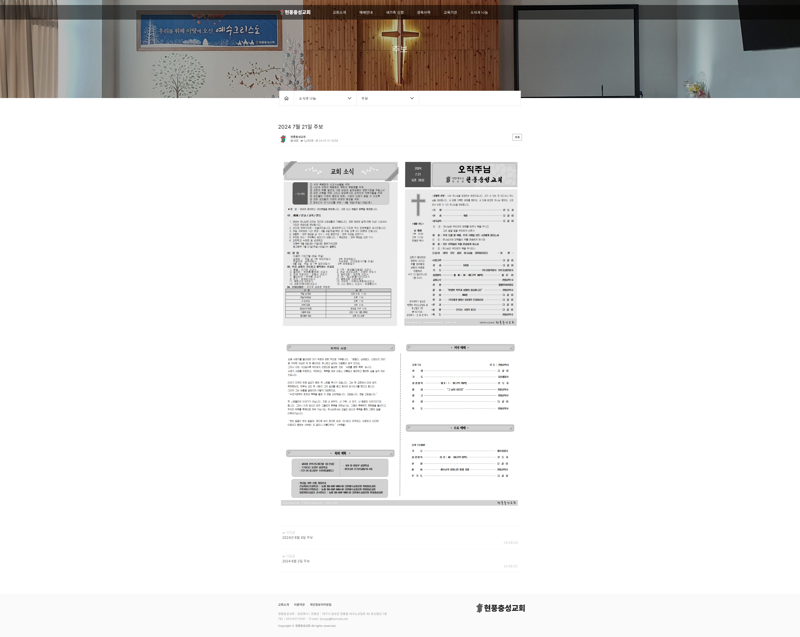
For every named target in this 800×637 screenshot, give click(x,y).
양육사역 (423, 12)
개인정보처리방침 (320, 604)
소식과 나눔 (479, 12)
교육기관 (450, 12)
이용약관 (299, 604)
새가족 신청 (395, 12)
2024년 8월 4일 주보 (297, 537)
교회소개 (339, 12)
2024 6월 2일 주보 (296, 560)
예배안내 (366, 12)
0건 (295, 140)
